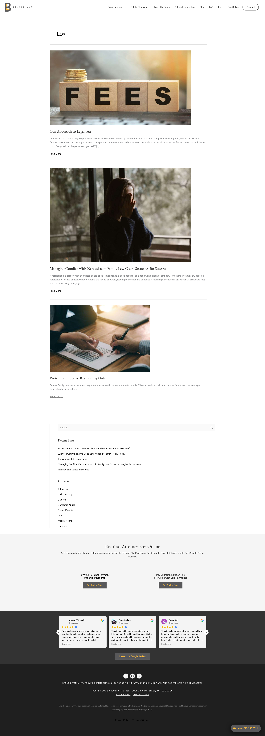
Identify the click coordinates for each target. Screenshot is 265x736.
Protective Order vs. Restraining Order (78, 377)
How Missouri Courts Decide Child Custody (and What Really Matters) (94, 448)
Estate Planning (139, 7)
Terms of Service (141, 720)
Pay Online (233, 7)
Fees (220, 7)
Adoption (63, 489)
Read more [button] (66, 644)
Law (60, 515)
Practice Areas (115, 7)
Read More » (56, 153)
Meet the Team (162, 7)
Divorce (62, 499)
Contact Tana (141, 695)
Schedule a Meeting (185, 7)
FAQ (211, 7)
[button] (206, 632)
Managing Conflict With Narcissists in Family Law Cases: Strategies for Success (108, 268)
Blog (202, 7)
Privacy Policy (122, 720)
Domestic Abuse (66, 505)
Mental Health (65, 520)
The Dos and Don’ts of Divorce (73, 469)
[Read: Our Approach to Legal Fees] (120, 87)
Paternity (62, 526)
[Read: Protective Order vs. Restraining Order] (100, 338)
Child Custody (65, 494)
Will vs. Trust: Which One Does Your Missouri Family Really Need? (91, 453)
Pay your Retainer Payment (94, 576)
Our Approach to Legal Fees (71, 131)
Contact (251, 7)
